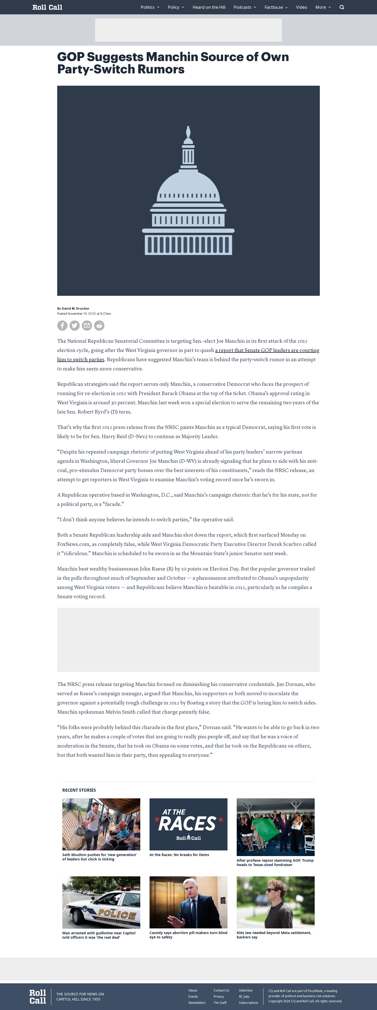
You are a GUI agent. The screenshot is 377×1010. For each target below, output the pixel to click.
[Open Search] (341, 7)
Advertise (246, 990)
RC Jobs (244, 996)
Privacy (219, 996)
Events (193, 996)
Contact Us (221, 990)
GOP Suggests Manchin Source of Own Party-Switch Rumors (173, 63)
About (192, 990)
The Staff (220, 1003)
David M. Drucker (76, 308)
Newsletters (197, 1003)
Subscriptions (248, 1003)
